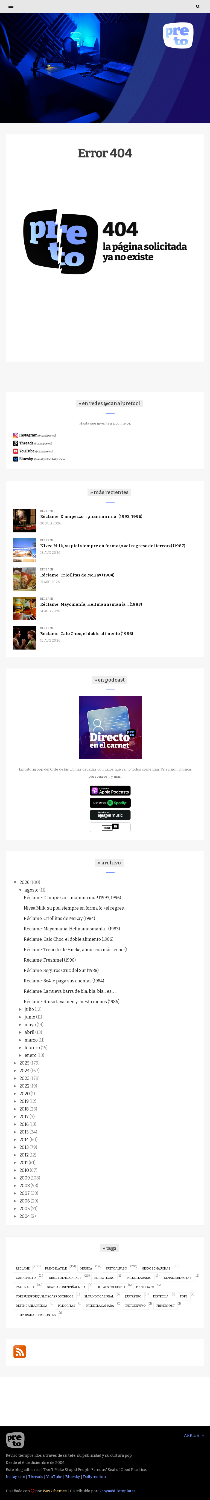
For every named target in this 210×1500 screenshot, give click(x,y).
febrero (32, 1047)
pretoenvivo (135, 1306)
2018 (24, 1109)
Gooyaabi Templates (117, 1491)
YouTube (54, 1477)
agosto (32, 890)
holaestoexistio (111, 1287)
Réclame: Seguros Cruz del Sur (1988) (61, 970)
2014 (24, 1139)
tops (184, 1296)
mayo (30, 1024)
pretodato (145, 1287)
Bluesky (72, 1477)
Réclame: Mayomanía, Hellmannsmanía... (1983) (91, 604)
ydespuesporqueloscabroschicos (45, 1296)
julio (29, 1009)
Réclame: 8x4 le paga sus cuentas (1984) (64, 980)
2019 (24, 1101)
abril (29, 1032)
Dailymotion (94, 1477)
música (86, 1268)
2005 (24, 1208)
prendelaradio (139, 1278)
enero (31, 1055)
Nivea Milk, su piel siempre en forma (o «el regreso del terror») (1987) (112, 545)
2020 (24, 1093)
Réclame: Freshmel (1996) (50, 960)
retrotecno (104, 1278)
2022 (24, 1086)
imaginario (25, 1287)
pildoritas (66, 1306)
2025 (24, 1063)
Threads (35, 1477)
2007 (24, 1193)
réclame (23, 1268)
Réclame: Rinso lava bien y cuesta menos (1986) (71, 1001)
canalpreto (26, 1278)
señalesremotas (177, 1278)
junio (30, 1017)
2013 (24, 1147)
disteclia (160, 1296)
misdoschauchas (156, 1268)
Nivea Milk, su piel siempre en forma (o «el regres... (75, 908)
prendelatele (56, 1268)
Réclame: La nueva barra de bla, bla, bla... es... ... (70, 991)
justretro (133, 1296)
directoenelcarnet (65, 1278)
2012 (24, 1155)
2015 (24, 1132)
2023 (24, 1078)
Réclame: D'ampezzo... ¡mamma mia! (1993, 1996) (91, 516)
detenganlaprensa (31, 1306)
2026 (24, 882)
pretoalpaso (116, 1268)
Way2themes (55, 1491)
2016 (24, 1124)
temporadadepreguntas (36, 1315)
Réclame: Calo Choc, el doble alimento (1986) (86, 633)
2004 (24, 1216)
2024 (24, 1070)
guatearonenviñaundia (66, 1287)
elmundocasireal (99, 1296)
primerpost (165, 1306)
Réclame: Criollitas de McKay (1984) (77, 575)
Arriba (192, 1435)
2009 (24, 1178)
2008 (24, 1185)
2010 (24, 1170)
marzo (31, 1040)
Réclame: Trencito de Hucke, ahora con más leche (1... (77, 949)
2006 (24, 1201)
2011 (23, 1162)
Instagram (15, 1477)
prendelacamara (100, 1306)
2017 (24, 1116)
